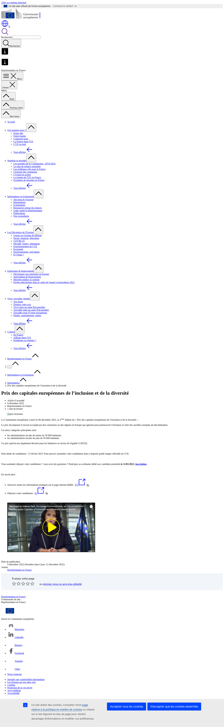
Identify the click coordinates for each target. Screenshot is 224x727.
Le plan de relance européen (27, 166)
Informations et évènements (20, 196)
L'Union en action (22, 174)
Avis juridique (14, 690)
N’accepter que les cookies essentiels (174, 706)
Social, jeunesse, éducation (26, 238)
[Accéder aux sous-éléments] (31, 127)
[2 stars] (16, 584)
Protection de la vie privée (19, 687)
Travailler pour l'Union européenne (30, 312)
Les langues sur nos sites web (21, 682)
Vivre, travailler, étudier (18, 298)
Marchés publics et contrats (26, 279)
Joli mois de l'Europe (23, 199)
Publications (19, 213)
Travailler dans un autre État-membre (31, 310)
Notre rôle (18, 133)
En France (18, 335)
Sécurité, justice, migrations (26, 243)
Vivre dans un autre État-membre (29, 307)
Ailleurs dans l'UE (22, 337)
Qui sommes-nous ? (16, 130)
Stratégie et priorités (16, 160)
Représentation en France (19, 358)
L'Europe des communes (25, 172)
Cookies (11, 685)
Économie (18, 249)
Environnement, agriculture (26, 252)
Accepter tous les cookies (126, 706)
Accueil (11, 122)
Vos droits (18, 301)
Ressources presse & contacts (27, 207)
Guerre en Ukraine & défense (27, 235)
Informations (19, 202)
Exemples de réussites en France (28, 180)
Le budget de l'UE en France (27, 177)
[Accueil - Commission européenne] (23, 18)
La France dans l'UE (23, 141)
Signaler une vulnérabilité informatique (26, 679)
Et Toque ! (18, 254)
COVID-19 (19, 241)
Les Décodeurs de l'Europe (20, 232)
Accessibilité (13, 693)
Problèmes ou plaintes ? (24, 340)
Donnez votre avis (22, 304)
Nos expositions (21, 216)
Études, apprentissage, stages (27, 315)
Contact (11, 332)
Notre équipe (19, 136)
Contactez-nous (20, 138)
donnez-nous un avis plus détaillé (62, 584)
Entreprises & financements (20, 271)
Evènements (19, 205)
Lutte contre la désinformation (27, 210)
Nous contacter (14, 674)
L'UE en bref (19, 144)
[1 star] (14, 584)
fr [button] (9, 26)
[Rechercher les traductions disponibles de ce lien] (87, 485)
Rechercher (6, 37)
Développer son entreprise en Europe (31, 274)
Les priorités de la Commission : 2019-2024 (34, 163)
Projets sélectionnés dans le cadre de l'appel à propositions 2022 (44, 282)
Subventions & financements (27, 277)
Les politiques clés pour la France (29, 169)
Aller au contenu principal (13, 2)
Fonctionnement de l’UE (25, 246)
